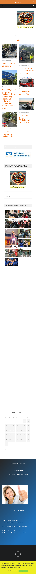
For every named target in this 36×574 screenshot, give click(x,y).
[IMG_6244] (24, 273)
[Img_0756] (11, 314)
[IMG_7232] (24, 252)
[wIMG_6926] (24, 314)
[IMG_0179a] (11, 334)
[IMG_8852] (24, 346)
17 (6, 434)
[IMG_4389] (11, 272)
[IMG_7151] (24, 293)
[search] (30, 196)
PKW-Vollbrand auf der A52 (8, 64)
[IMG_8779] (11, 293)
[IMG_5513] (11, 262)
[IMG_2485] (11, 223)
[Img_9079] (11, 214)
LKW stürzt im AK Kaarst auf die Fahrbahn (26, 70)
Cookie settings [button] (12, 571)
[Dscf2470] (11, 303)
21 (21, 434)
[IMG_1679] (11, 345)
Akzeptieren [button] (23, 571)
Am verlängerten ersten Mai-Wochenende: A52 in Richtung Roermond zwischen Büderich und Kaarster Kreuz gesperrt (9, 98)
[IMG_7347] (24, 377)
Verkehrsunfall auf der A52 (25, 92)
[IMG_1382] (11, 386)
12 (13, 430)
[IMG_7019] (11, 397)
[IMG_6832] (24, 214)
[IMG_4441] (24, 356)
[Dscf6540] (11, 376)
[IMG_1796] (24, 366)
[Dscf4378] (11, 238)
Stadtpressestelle (6, 86)
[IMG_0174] (24, 283)
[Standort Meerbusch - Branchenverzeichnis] (25, 12)
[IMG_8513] (24, 223)
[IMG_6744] (11, 282)
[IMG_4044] (11, 324)
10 (6, 430)
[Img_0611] (24, 325)
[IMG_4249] (24, 387)
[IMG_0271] (24, 243)
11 (10, 430)
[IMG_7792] (24, 335)
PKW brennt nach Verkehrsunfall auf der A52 (25, 119)
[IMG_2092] (11, 355)
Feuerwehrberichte (6, 60)
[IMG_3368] (24, 262)
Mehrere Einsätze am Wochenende (7, 134)
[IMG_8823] (24, 304)
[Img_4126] (11, 253)
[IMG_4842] (11, 366)
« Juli (5, 450)
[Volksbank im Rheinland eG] (18, 157)
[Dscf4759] (24, 233)
